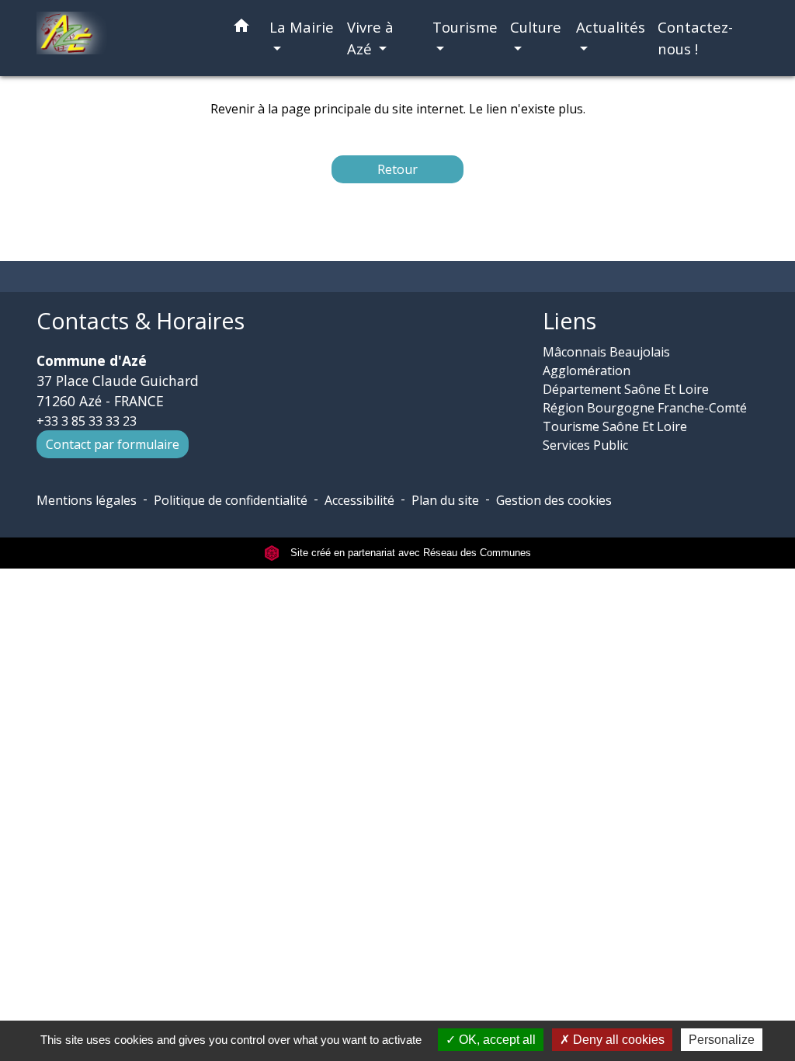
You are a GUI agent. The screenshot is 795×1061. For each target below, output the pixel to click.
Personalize (722, 1039)
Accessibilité (359, 500)
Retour (397, 169)
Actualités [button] (610, 27)
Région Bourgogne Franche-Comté (645, 407)
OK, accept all (496, 1039)
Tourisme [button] (465, 27)
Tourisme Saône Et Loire (615, 426)
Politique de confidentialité (230, 500)
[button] (241, 28)
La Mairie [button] (301, 27)
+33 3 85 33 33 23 (86, 421)
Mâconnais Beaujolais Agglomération (606, 361)
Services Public (585, 445)
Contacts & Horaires (140, 321)
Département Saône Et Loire (626, 389)
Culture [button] (535, 27)
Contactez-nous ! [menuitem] (695, 37)
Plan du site (445, 500)
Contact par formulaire (112, 444)
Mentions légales (86, 500)
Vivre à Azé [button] (370, 37)
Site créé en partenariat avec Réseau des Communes (409, 552)
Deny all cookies (617, 1039)
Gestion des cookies (554, 500)
